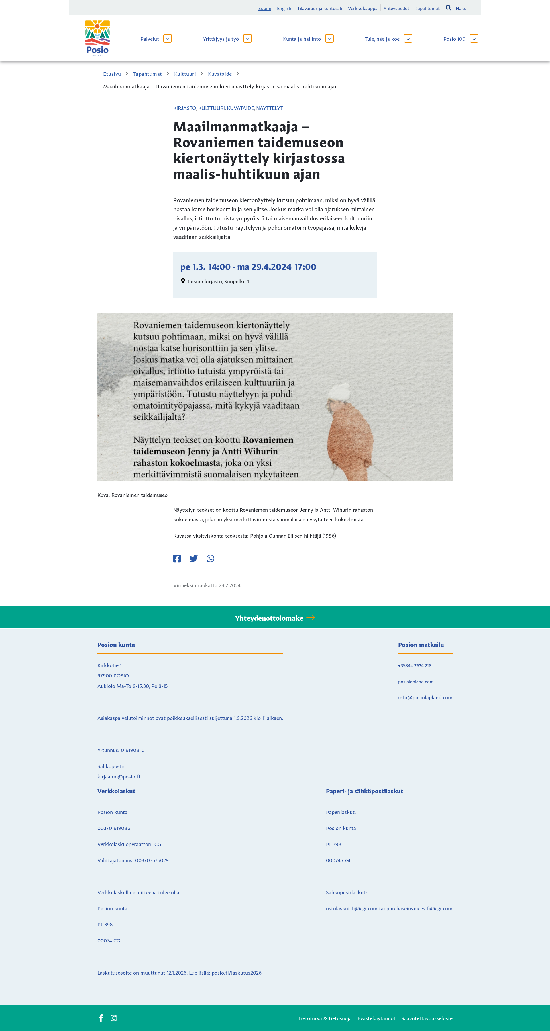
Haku (461, 8)
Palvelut (149, 38)
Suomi (264, 8)
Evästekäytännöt (377, 1017)
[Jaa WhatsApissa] (210, 558)
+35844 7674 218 (414, 665)
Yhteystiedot (396, 8)
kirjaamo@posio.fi (118, 776)
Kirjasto (184, 107)
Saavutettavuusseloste (427, 1017)
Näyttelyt (269, 107)
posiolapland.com (416, 681)
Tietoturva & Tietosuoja (325, 1017)
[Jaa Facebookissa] (177, 558)
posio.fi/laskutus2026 (237, 972)
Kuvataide (240, 107)
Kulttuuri (211, 107)
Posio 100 (454, 38)
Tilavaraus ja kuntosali (319, 8)
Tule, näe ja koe (382, 38)
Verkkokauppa (363, 8)
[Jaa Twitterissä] (193, 558)
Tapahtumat (427, 8)
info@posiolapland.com (425, 696)
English (284, 8)
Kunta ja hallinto (302, 38)
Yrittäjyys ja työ (221, 38)
